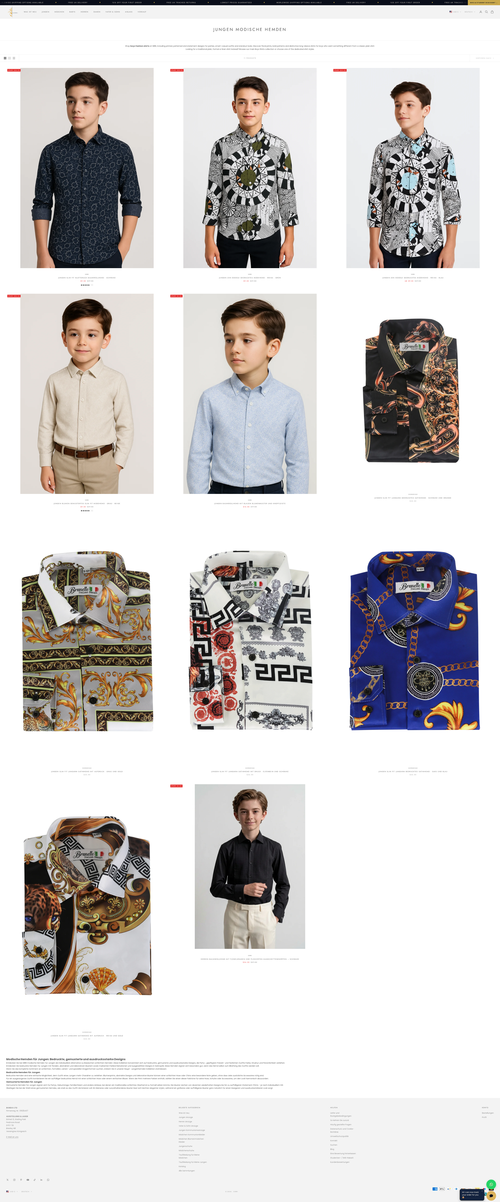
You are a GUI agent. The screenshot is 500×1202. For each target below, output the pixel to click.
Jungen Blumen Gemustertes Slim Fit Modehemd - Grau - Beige (87, 503)
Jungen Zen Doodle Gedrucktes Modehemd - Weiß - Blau (413, 278)
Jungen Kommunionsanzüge (192, 1130)
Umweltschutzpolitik (339, 1136)
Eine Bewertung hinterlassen (343, 1153)
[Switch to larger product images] (5, 58)
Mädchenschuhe (186, 1150)
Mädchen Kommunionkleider (192, 1134)
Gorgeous (412, 494)
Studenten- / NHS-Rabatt (342, 1158)
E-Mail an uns (12, 1137)
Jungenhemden (138, 1069)
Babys (72, 12)
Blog (332, 1149)
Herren (84, 12)
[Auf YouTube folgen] (28, 1180)
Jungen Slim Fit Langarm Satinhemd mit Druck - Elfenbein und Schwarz (250, 771)
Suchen (333, 1145)
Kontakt (333, 1140)
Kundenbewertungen (339, 1162)
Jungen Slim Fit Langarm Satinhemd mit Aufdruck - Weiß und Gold (87, 1036)
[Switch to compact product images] (14, 58)
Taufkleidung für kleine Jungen (193, 1162)
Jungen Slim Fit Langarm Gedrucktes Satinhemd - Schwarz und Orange (412, 498)
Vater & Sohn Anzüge (188, 1126)
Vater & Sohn (113, 12)
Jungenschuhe (185, 1146)
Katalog (182, 1166)
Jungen (45, 12)
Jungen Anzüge (186, 1117)
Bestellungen (488, 1113)
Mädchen (59, 12)
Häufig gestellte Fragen (340, 1124)
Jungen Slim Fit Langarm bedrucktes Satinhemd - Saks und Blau (413, 771)
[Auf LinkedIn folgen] (41, 1180)
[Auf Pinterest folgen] (21, 1180)
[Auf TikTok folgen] (34, 1180)
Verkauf (142, 12)
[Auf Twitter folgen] (7, 1180)
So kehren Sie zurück (339, 1120)
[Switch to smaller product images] (9, 58)
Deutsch (469, 12)
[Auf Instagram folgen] (14, 1180)
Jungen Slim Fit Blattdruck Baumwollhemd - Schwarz (87, 278)
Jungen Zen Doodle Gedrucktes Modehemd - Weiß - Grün (250, 278)
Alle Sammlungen (187, 1170)
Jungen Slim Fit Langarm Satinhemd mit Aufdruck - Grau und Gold (87, 771)
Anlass (129, 12)
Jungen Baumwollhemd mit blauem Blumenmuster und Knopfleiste (250, 503)
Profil (484, 1117)
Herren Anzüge (185, 1121)
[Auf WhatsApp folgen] (48, 1180)
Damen (97, 12)
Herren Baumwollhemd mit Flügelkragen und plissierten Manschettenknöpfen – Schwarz (250, 959)
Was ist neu (30, 12)
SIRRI (87, 274)
